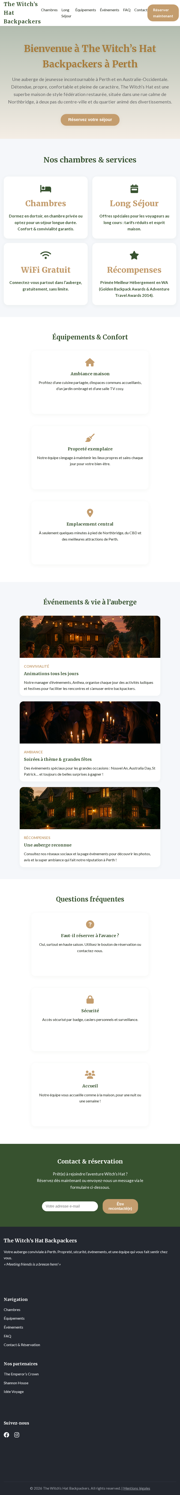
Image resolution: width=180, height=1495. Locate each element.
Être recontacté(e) (120, 1206)
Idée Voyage (14, 1391)
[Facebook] (6, 1435)
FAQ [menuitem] (127, 9)
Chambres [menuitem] (49, 9)
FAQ (7, 1336)
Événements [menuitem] (109, 9)
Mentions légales (136, 1488)
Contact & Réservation (22, 1344)
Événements (13, 1327)
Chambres (12, 1309)
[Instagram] (16, 1435)
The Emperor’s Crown (21, 1374)
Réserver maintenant (163, 12)
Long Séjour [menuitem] (66, 12)
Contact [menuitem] (140, 9)
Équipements (14, 1318)
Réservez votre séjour (90, 119)
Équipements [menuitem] (85, 9)
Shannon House (16, 1383)
